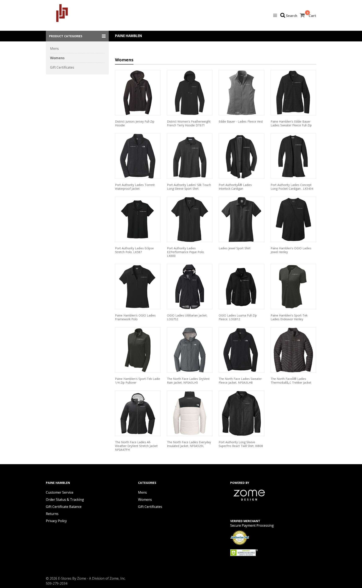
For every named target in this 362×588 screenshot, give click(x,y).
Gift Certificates (62, 67)
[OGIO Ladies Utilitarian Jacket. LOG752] (190, 286)
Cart (312, 15)
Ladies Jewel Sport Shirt (235, 248)
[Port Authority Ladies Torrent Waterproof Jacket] (138, 156)
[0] (302, 15)
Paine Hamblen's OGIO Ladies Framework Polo (135, 317)
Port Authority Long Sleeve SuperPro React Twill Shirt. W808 (241, 444)
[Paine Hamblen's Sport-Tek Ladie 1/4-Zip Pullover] (138, 350)
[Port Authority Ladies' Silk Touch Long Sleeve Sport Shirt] (190, 156)
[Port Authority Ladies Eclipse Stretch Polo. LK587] (138, 219)
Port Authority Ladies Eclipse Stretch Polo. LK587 (134, 250)
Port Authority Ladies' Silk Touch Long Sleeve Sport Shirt (189, 187)
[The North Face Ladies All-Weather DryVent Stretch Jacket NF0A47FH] (138, 413)
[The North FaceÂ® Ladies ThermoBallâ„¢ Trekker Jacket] (293, 350)
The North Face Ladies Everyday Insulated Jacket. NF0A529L (189, 444)
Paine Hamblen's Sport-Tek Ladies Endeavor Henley (289, 317)
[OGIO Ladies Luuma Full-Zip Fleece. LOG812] (241, 286)
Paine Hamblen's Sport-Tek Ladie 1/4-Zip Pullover (137, 380)
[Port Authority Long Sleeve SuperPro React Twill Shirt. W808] (241, 413)
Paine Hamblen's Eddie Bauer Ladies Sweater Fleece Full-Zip (291, 123)
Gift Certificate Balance (63, 506)
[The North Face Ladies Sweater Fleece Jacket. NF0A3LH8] (241, 350)
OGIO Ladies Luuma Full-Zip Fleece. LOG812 (238, 317)
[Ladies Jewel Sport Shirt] (241, 219)
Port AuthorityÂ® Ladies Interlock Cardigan (235, 187)
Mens (54, 48)
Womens (57, 58)
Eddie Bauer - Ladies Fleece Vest (241, 121)
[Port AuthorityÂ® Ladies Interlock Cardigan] (241, 156)
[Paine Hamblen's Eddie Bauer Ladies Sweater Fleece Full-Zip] (293, 92)
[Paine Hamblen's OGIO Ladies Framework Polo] (138, 286)
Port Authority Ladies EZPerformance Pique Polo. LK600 (185, 252)
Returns (52, 513)
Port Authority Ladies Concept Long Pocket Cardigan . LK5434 (292, 187)
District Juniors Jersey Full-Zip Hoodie (134, 123)
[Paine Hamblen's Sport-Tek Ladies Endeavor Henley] (293, 286)
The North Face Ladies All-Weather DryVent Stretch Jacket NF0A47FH (136, 446)
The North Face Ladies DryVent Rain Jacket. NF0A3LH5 (188, 380)
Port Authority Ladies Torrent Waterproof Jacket (135, 187)
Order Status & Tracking (65, 499)
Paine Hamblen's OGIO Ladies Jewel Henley (291, 250)
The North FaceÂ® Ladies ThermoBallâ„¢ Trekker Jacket (291, 380)
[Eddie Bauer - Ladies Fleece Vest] (241, 92)
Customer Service (59, 492)
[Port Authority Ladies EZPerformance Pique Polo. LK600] (190, 219)
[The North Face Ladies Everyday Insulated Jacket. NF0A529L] (190, 413)
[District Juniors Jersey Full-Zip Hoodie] (138, 92)
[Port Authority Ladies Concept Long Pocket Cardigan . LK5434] (293, 156)
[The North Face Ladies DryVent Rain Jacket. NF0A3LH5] (190, 350)
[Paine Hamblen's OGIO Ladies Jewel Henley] (293, 219)
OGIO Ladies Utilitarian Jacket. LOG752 (187, 317)
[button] (77, 36)
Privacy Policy (56, 521)
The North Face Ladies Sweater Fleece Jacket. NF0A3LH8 (240, 380)
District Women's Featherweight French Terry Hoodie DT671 (189, 123)
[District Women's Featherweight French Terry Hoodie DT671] (190, 92)
